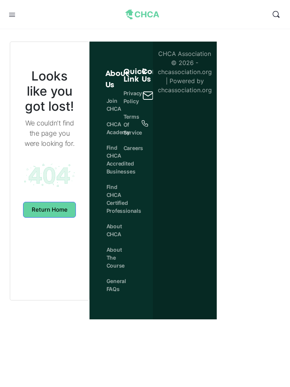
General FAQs (109, 285)
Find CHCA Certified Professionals (109, 199)
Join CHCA (109, 105)
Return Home (50, 209)
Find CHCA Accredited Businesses (109, 159)
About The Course (109, 257)
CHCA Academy (109, 128)
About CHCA (109, 230)
